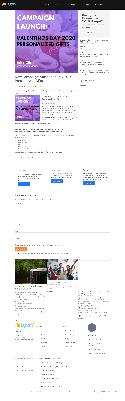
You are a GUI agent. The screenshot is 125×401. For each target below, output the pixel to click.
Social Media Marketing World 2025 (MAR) (54, 367)
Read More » (83, 46)
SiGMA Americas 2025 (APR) (50, 378)
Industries (71, 5)
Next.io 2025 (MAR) (47, 371)
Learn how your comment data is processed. (54, 253)
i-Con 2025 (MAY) (47, 382)
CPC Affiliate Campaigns (97, 353)
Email (17, 231)
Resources (84, 5)
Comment (18, 203)
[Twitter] (15, 394)
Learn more (24, 184)
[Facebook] (15, 392)
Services (58, 5)
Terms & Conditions (37, 392)
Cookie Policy (69, 331)
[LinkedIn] (15, 396)
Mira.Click (25, 123)
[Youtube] (15, 400)
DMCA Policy (69, 346)
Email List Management (35, 158)
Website (17, 238)
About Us (45, 5)
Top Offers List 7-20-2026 (89, 81)
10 (20, 320)
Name (17, 224)
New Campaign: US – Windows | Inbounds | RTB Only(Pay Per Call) (92, 63)
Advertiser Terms (70, 342)
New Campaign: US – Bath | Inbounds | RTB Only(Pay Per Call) (94, 55)
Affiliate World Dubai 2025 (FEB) (51, 363)
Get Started (88, 32)
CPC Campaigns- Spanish (25, 371)
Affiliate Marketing (22, 158)
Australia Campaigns (96, 349)
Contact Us (98, 5)
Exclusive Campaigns (96, 340)
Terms (67, 339)
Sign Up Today (19, 152)
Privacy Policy (69, 335)
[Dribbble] (15, 398)
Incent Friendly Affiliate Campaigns (96, 344)
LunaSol (30, 135)
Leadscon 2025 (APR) (48, 374)
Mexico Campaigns (23, 367)
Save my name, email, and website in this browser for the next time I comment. (41, 245)
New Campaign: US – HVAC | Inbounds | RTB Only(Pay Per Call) (94, 41)
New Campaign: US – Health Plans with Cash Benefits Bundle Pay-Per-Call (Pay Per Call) (94, 72)
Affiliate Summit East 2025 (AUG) (52, 386)
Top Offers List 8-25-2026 (89, 48)
